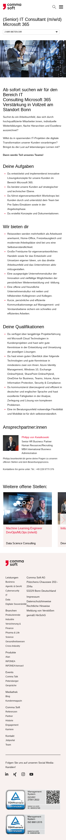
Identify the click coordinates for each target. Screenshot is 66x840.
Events (9, 672)
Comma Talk (12, 676)
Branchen (11, 610)
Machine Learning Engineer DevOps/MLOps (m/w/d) (24, 530)
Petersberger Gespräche (12, 683)
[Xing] (15, 776)
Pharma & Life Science (13, 634)
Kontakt (10, 735)
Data (8, 599)
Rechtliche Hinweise (38, 605)
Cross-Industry (13, 646)
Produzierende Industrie (13, 617)
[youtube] (31, 776)
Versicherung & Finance (13, 626)
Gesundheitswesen (15, 641)
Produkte (11, 652)
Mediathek (12, 691)
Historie (9, 720)
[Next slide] (63, 520)
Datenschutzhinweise (39, 601)
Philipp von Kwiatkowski (35, 437)
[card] (27, 508)
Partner (9, 716)
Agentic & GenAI (14, 586)
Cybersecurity (12, 590)
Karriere (10, 729)
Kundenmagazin (14, 701)
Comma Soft (13, 707)
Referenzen (11, 711)
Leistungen (12, 577)
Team (8, 744)
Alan (8, 657)
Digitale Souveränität (16, 604)
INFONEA (10, 661)
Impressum (33, 596)
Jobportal (10, 740)
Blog (8, 696)
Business (10, 582)
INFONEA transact (14, 665)
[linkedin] (7, 776)
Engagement (12, 725)
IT (6, 595)
